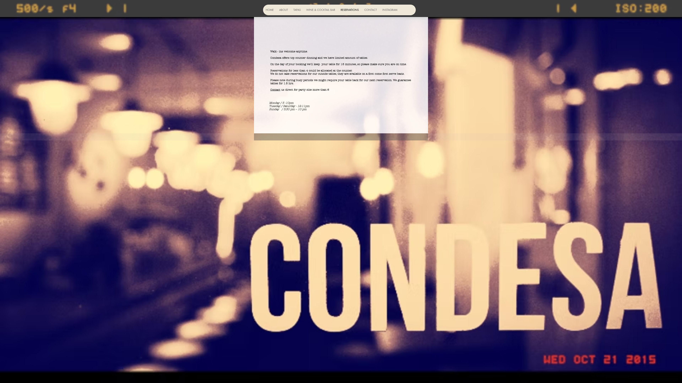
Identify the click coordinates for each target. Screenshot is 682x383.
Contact (275, 89)
